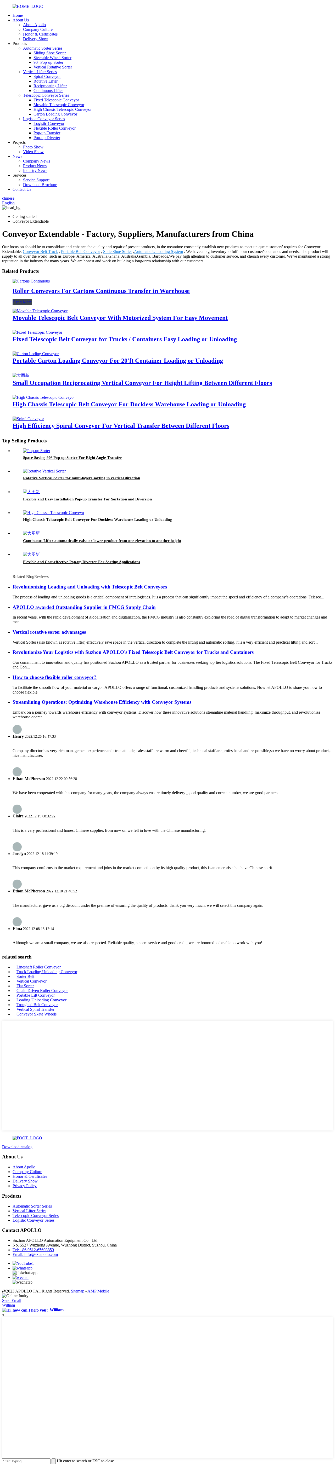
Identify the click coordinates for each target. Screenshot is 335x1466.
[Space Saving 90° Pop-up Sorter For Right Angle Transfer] (36, 450)
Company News (36, 161)
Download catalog (17, 1147)
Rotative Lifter (46, 81)
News (17, 156)
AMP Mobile (98, 1291)
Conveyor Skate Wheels (36, 1014)
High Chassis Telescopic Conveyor (63, 109)
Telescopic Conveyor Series (46, 95)
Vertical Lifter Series (40, 72)
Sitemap (77, 1291)
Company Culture (38, 29)
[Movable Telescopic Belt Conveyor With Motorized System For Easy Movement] (40, 311)
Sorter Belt (25, 976)
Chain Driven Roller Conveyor (42, 990)
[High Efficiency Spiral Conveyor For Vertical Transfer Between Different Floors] (28, 419)
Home (18, 15)
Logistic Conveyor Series (44, 119)
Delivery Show (35, 39)
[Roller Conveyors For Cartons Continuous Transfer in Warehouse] (31, 281)
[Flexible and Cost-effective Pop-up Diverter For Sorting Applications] (31, 554)
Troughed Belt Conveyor (37, 1004)
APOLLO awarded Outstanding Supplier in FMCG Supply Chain (84, 607)
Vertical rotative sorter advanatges (49, 632)
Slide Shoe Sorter (117, 251)
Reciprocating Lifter (50, 86)
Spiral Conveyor (47, 76)
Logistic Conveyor (49, 123)
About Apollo (34, 24)
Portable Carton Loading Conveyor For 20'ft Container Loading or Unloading (118, 360)
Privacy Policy (25, 1186)
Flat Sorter (25, 986)
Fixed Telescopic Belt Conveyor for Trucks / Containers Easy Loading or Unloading (125, 339)
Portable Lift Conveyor (35, 995)
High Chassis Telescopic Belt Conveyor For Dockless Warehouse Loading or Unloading (129, 404)
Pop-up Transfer (47, 133)
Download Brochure (40, 184)
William (8, 1305)
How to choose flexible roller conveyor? (55, 677)
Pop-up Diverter (47, 137)
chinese (8, 198)
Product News (35, 166)
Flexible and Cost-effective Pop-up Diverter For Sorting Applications (81, 562)
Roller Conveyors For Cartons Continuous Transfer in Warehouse (101, 290)
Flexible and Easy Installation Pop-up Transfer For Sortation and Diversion (87, 499)
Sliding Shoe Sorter (50, 53)
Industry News (35, 170)
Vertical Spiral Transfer (35, 1009)
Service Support (36, 180)
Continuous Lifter (48, 90)
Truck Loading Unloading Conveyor (46, 971)
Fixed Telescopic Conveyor (56, 100)
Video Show (33, 151)
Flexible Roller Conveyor (55, 128)
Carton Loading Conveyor (55, 114)
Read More (22, 302)
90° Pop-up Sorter (48, 62)
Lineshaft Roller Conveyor (38, 967)
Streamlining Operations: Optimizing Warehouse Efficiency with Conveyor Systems (102, 702)
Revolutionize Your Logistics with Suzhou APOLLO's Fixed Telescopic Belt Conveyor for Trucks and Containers (133, 652)
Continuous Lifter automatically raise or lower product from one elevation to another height (102, 541)
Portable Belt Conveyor (80, 251)
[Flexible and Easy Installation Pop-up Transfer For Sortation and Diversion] (31, 491)
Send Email (11, 1300)
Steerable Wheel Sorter (52, 57)
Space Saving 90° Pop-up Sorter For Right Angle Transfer (72, 457)
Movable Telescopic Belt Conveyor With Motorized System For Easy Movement (120, 317)
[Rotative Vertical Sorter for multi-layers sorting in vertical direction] (44, 471)
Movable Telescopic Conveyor (59, 104)
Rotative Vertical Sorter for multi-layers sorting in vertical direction (81, 478)
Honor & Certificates (40, 34)
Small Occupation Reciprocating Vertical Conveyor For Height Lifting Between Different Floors (142, 382)
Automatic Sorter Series (42, 48)
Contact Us (22, 189)
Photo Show (33, 147)
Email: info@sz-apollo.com (35, 1254)
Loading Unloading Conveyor (41, 1000)
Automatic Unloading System (158, 251)
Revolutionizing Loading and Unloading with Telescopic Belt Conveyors (90, 587)
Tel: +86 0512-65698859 (33, 1250)
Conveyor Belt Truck (40, 251)
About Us (21, 20)
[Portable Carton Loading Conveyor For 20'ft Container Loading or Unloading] (36, 353)
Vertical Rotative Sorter (53, 67)
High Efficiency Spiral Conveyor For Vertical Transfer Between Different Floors (121, 425)
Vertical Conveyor (31, 981)
